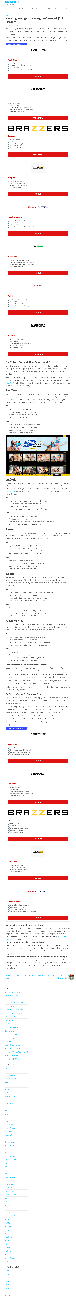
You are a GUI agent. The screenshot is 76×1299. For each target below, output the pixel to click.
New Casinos (8, 1188)
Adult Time (12, 60)
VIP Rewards (8, 1247)
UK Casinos (8, 1240)
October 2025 (8, 1281)
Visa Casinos (8, 1251)
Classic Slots (8, 1110)
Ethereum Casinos (10, 1117)
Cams (55, 8)
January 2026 (8, 1278)
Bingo (6, 1082)
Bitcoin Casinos (9, 1086)
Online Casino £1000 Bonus (12, 1059)
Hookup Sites (29, 8)
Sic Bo (6, 1233)
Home (21, 8)
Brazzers (11, 136)
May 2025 (7, 1288)
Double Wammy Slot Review (12, 992)
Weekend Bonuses (10, 1258)
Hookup (7, 1149)
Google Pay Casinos (10, 1135)
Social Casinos (9, 1237)
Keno (6, 1166)
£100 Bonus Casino (10, 1020)
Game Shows (8, 1131)
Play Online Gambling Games (12, 1048)
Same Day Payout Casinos (12, 1216)
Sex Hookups (8, 1226)
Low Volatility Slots (10, 1177)
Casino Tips (8, 1107)
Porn (61, 8)
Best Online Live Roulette (11, 996)
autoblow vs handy (11, 491)
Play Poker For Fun (10, 1031)
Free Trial (38, 118)
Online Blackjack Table (11, 999)
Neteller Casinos (9, 1184)
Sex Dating (7, 1223)
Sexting (49, 8)
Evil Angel (12, 296)
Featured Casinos (9, 1121)
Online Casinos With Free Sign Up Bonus (15, 1006)
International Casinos (10, 1159)
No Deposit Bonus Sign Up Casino (14, 1010)
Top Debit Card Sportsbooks (12, 1045)
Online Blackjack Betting (11, 1034)
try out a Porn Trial (10, 383)
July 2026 (7, 1271)
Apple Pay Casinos (10, 1075)
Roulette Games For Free (11, 1055)
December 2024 (9, 1295)
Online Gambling (9, 1038)
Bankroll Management (10, 1079)
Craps (6, 1114)
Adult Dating (40, 8)
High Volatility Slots (10, 1145)
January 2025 (8, 1292)
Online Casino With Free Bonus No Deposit (16, 1052)
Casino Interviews (9, 1100)
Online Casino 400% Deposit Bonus (14, 1003)
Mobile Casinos (9, 1181)
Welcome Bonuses (10, 1261)
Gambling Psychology (10, 1128)
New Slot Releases (10, 1191)
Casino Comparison (10, 1096)
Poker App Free (9, 1024)
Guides (7, 1138)
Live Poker (7, 1174)
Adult (6, 1068)
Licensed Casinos (9, 1170)
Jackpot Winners (9, 1163)
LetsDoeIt (12, 100)
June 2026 (7, 1274)
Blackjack (7, 1089)
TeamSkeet (12, 257)
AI (70, 8)
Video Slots (8, 1244)
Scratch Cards (8, 1219)
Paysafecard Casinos (10, 1195)
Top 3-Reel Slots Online (11, 1041)
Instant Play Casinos (10, 1156)
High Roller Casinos (10, 1142)
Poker (6, 1198)
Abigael (18, 25)
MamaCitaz (12, 336)
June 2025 (7, 1285)
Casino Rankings (9, 1103)
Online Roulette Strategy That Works (14, 1013)
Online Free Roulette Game (12, 1027)
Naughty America (15, 217)
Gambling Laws (9, 1124)
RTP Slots (7, 1212)
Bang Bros (12, 178)
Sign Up (38, 76)
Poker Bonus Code (10, 1017)
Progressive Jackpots (10, 1205)
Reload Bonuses (9, 1209)
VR (67, 8)
